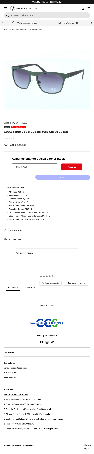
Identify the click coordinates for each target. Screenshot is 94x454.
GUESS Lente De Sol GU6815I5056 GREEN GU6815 (27, 29)
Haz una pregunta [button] (52, 283)
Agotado (62, 177)
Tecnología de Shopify (29, 445)
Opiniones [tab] (11, 287)
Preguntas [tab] (28, 287)
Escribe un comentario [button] (77, 283)
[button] (88, 8)
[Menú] (5, 8)
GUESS (6, 123)
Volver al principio (47, 305)
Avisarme (72, 167)
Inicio (5, 29)
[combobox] (47, 15)
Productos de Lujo (15, 445)
